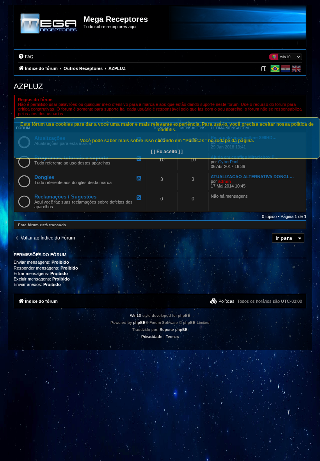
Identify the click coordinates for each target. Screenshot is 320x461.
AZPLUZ (28, 86)
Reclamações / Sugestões (65, 197)
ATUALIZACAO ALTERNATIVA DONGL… (252, 176)
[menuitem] (26, 56)
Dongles (44, 177)
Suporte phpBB (174, 329)
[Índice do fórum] (49, 29)
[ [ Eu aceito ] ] (167, 151)
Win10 (135, 315)
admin (224, 181)
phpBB (139, 322)
